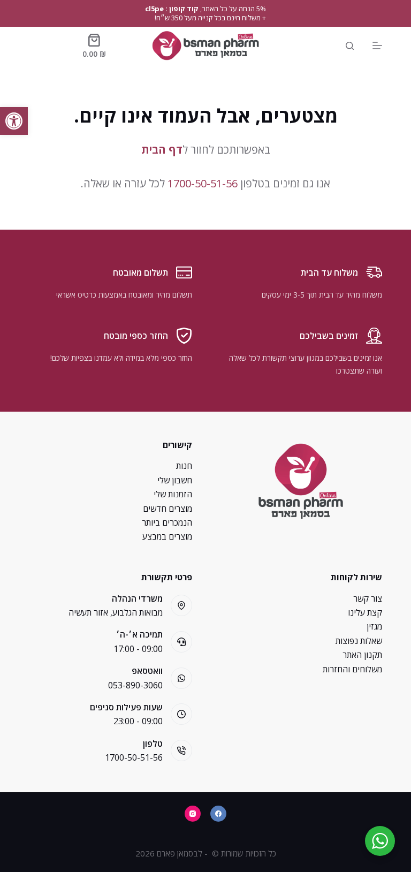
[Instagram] (193, 814)
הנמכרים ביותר (167, 522)
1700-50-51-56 (203, 183)
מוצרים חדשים (167, 508)
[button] (14, 121)
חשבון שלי (174, 480)
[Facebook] (218, 814)
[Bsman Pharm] (205, 45)
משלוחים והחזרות (352, 669)
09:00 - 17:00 (138, 649)
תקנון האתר (362, 655)
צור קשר (367, 598)
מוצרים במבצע (167, 536)
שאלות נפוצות (359, 641)
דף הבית (161, 149)
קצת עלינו (365, 612)
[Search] (350, 46)
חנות (184, 466)
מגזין (374, 626)
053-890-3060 (135, 685)
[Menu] (377, 45)
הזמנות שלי (173, 494)
